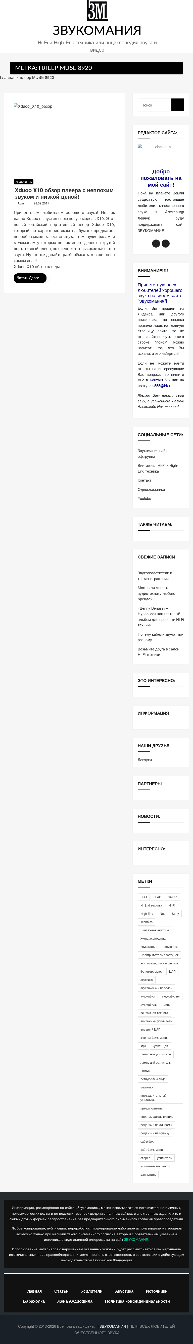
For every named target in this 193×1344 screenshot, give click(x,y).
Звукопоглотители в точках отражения (155, 575)
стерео (145, 1158)
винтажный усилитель (156, 1021)
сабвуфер (147, 1141)
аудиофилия (171, 996)
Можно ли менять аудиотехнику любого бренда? (156, 593)
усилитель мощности (155, 1166)
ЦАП (172, 971)
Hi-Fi (172, 905)
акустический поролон (156, 988)
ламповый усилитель (155, 1062)
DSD (143, 897)
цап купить (148, 1174)
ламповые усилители (155, 1054)
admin (22, 203)
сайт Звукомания (152, 1149)
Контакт (144, 480)
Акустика (124, 1291)
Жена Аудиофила (74, 1301)
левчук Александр (153, 1079)
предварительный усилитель (153, 1097)
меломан (146, 1087)
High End (146, 913)
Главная (8, 77)
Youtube (144, 498)
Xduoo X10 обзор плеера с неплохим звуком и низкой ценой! (64, 193)
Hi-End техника (151, 905)
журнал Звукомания (154, 1037)
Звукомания (148, 946)
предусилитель (151, 1108)
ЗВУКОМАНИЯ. (136, 1239)
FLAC (157, 897)
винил (168, 1004)
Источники (157, 1291)
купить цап (160, 1046)
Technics (146, 922)
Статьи (61, 1291)
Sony (175, 913)
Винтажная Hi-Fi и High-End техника (158, 468)
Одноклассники (151, 489)
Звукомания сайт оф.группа (152, 453)
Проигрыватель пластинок (159, 955)
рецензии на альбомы (156, 1125)
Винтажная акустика (155, 930)
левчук (145, 1070)
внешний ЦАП (150, 1029)
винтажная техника (154, 1013)
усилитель (164, 1158)
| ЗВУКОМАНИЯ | (113, 1326)
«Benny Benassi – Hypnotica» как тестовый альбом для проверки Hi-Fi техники (161, 616)
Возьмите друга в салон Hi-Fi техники (158, 651)
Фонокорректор (151, 971)
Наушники (171, 946)
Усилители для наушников (159, 963)
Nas (162, 913)
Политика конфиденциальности (137, 1301)
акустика (146, 979)
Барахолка (34, 1301)
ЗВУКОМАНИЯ (97, 31)
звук (143, 1046)
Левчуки (145, 759)
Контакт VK (160, 379)
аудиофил (147, 996)
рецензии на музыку (154, 1133)
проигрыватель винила (156, 1116)
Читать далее (28, 278)
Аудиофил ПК (24, 181)
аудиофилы (148, 1004)
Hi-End (172, 897)
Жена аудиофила (153, 938)
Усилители (92, 1291)
